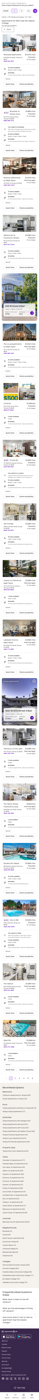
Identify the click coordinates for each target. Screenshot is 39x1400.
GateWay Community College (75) (15, 1282)
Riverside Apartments (12, 55)
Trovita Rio (14, 460)
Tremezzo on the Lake (13, 749)
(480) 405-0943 (9, 926)
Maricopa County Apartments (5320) (16, 1222)
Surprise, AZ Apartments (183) (13, 1174)
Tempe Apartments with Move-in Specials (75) (19, 1108)
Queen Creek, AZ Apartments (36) (15, 1212)
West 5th (7, 1040)
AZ (26, 17)
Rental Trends (12, 1347)
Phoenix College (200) (11, 1268)
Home (4, 17)
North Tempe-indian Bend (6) (13, 1238)
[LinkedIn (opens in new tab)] (7, 1378)
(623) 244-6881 (9, 990)
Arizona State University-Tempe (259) (16, 1265)
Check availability (26, 84)
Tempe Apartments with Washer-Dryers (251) (19, 1131)
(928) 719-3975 (9, 530)
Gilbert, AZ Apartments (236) (13, 1171)
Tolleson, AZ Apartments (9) (13, 1202)
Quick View (10, 84)
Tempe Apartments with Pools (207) (16, 1128)
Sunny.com (11, 1364)
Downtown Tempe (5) (11, 1242)
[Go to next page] (32, 1078)
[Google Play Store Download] (24, 1336)
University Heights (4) (10, 1249)
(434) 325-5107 (9, 466)
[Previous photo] (4, 43)
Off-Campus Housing (16, 17)
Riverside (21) (7, 1231)
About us (5, 1341)
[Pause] (34, 276)
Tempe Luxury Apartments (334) (14, 1138)
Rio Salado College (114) (11, 1279)
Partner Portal (12, 1371)
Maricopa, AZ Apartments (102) (14, 1209)
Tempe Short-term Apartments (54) (15, 1151)
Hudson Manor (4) (9, 1245)
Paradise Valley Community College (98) (17, 1272)
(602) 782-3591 (9, 813)
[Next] (35, 11)
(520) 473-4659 (9, 1047)
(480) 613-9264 (9, 870)
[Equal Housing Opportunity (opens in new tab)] (3, 1378)
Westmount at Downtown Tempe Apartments (12, 238)
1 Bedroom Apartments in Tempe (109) (16, 1095)
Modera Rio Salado (11, 863)
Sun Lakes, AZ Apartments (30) (14, 1167)
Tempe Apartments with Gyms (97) (15, 1124)
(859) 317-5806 (9, 410)
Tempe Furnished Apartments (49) (15, 1135)
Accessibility (8, 1368)
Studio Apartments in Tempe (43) (15, 1099)
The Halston (8, 984)
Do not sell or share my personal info (14, 1375)
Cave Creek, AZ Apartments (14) (14, 1192)
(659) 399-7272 (9, 120)
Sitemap (4, 1361)
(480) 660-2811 (9, 353)
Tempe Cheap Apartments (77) (14, 1111)
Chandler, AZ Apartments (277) (14, 1160)
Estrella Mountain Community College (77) (18, 1275)
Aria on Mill (14, 920)
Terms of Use (6, 1358)
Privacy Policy (6, 1354)
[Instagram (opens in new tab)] (23, 1378)
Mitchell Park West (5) (10, 1252)
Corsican (7, 403)
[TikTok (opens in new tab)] (27, 1378)
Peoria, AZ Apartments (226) (13, 1188)
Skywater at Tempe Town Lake (15, 114)
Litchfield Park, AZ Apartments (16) (15, 1195)
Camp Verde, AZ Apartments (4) (14, 1206)
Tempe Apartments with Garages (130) (16, 1121)
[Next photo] (34, 43)
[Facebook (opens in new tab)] (11, 1378)
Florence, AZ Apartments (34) (13, 1178)
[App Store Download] (9, 1336)
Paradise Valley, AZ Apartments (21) (15, 1164)
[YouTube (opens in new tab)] (19, 1378)
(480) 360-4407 (9, 185)
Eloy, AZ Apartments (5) (11, 1199)
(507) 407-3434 (9, 244)
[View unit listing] (32, 313)
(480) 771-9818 (9, 649)
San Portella (8, 524)
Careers (4, 1344)
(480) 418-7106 (9, 753)
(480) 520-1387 (9, 61)
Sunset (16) (7, 1235)
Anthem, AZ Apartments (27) (13, 1185)
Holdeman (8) (8, 1256)
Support (10, 1351)
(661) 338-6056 (9, 589)
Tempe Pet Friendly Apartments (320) (16, 1142)
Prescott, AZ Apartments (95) (13, 1181)
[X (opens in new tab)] (15, 1378)
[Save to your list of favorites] (32, 38)
